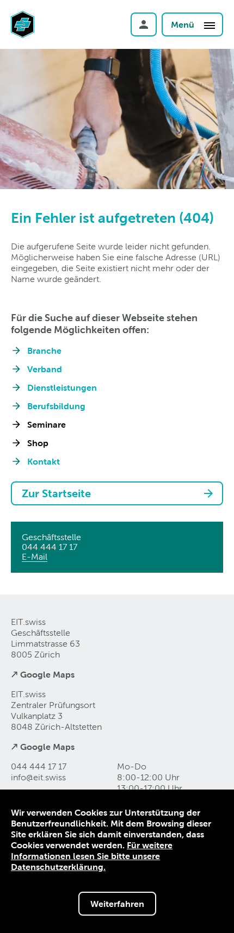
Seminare (46, 424)
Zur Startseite (56, 493)
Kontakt (43, 461)
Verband (44, 369)
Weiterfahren (117, 904)
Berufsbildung (56, 406)
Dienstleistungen (62, 387)
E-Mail (34, 556)
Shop (37, 443)
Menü (183, 24)
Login (144, 24)
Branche (44, 350)
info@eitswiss (38, 777)
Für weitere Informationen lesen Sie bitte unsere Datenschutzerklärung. (92, 856)
